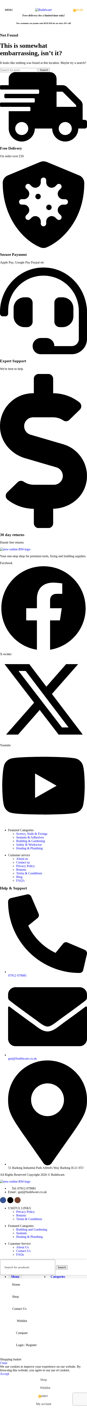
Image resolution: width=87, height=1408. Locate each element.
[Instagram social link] (48, 3)
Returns (21, 869)
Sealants (21, 1233)
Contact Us (23, 1251)
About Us (22, 1247)
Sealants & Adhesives (30, 837)
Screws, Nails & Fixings (31, 833)
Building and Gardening (31, 1229)
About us (22, 858)
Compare (22, 1333)
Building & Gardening (30, 841)
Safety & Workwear (29, 844)
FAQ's (20, 880)
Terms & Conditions (29, 873)
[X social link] (43, 3)
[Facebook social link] (38, 3)
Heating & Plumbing (29, 848)
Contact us (23, 862)
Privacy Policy (25, 866)
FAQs (20, 1254)
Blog (19, 877)
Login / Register (26, 1345)
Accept (4, 1374)
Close (3, 1363)
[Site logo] (43, 9)
